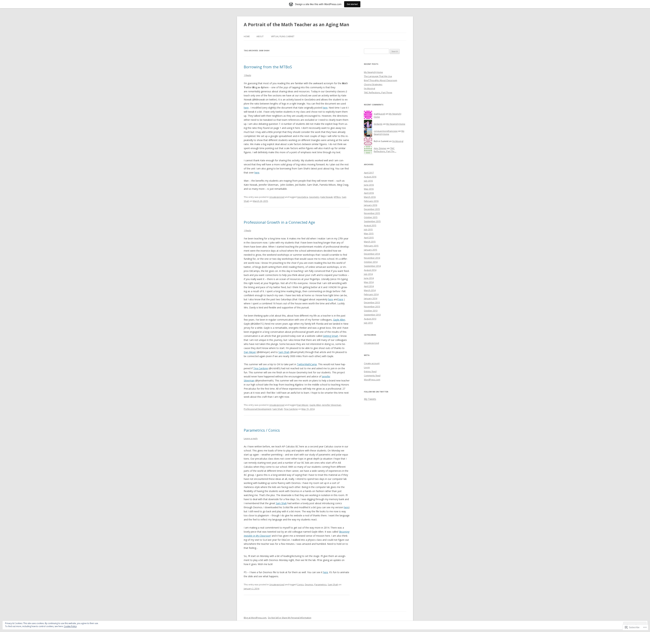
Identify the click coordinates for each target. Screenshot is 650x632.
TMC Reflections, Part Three (378, 92)
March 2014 (370, 290)
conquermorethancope (386, 131)
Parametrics (320, 584)
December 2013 (372, 302)
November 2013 (372, 306)
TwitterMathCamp (307, 364)
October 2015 (370, 217)
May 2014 (369, 282)
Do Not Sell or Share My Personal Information (289, 617)
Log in (367, 367)
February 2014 (371, 294)
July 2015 (368, 229)
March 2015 (370, 241)
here (246, 107)
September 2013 (372, 314)
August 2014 (370, 270)
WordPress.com (372, 379)
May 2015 (369, 233)
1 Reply (247, 75)
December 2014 (372, 253)
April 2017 (369, 172)
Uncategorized (276, 196)
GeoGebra (302, 196)
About (260, 36)
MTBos (337, 196)
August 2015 (370, 225)
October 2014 (370, 261)
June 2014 (369, 278)
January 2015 (370, 249)
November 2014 (372, 257)
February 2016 (371, 201)
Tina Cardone (260, 368)
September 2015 (372, 221)
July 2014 (368, 274)
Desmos (309, 584)
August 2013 (370, 318)
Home (247, 36)
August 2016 (370, 176)
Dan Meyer (250, 352)
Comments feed (372, 375)
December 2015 (372, 209)
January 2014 (370, 298)
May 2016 (369, 188)
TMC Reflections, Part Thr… (385, 150)
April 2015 (369, 237)
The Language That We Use (378, 76)
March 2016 (370, 196)
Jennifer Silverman (331, 404)
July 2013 (368, 322)
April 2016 (369, 192)
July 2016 (368, 180)
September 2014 (372, 265)
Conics (300, 584)
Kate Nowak (326, 196)
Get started (352, 4)
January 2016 (370, 205)
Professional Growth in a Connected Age (279, 222)
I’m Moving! (369, 88)
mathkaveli (379, 113)
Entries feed (370, 371)
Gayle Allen (339, 319)
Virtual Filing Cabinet (282, 36)
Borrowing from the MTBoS (268, 66)
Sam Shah (283, 352)
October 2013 (370, 310)
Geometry (314, 196)
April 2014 (369, 286)
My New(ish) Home (373, 72)
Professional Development (257, 409)
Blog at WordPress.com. (255, 617)
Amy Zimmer (380, 148)
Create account (372, 363)
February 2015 (371, 245)
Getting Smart (330, 335)
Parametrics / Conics (262, 430)
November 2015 (372, 213)
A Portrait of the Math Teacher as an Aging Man (296, 24)
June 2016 (369, 184)
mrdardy (378, 123)
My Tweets (370, 399)
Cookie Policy (70, 626)
